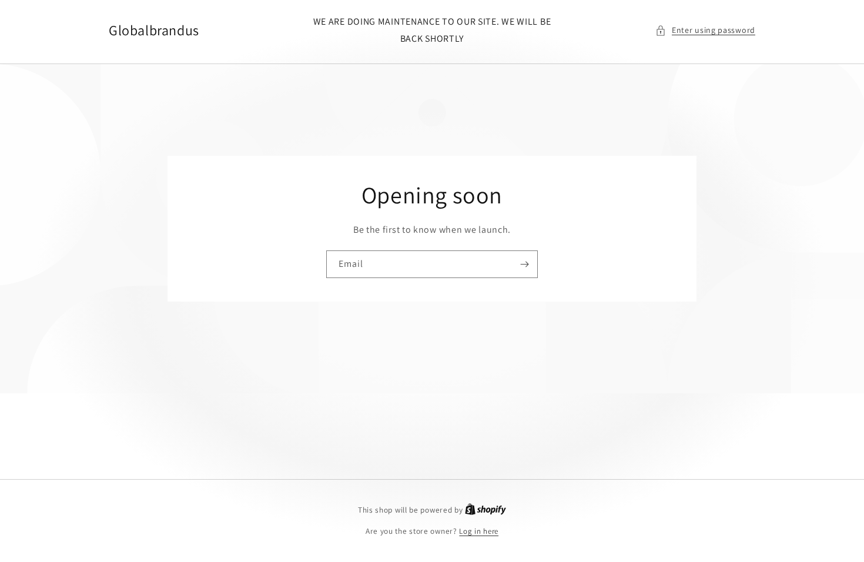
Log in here (478, 531)
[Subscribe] (524, 264)
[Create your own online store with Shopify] (485, 510)
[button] (705, 30)
